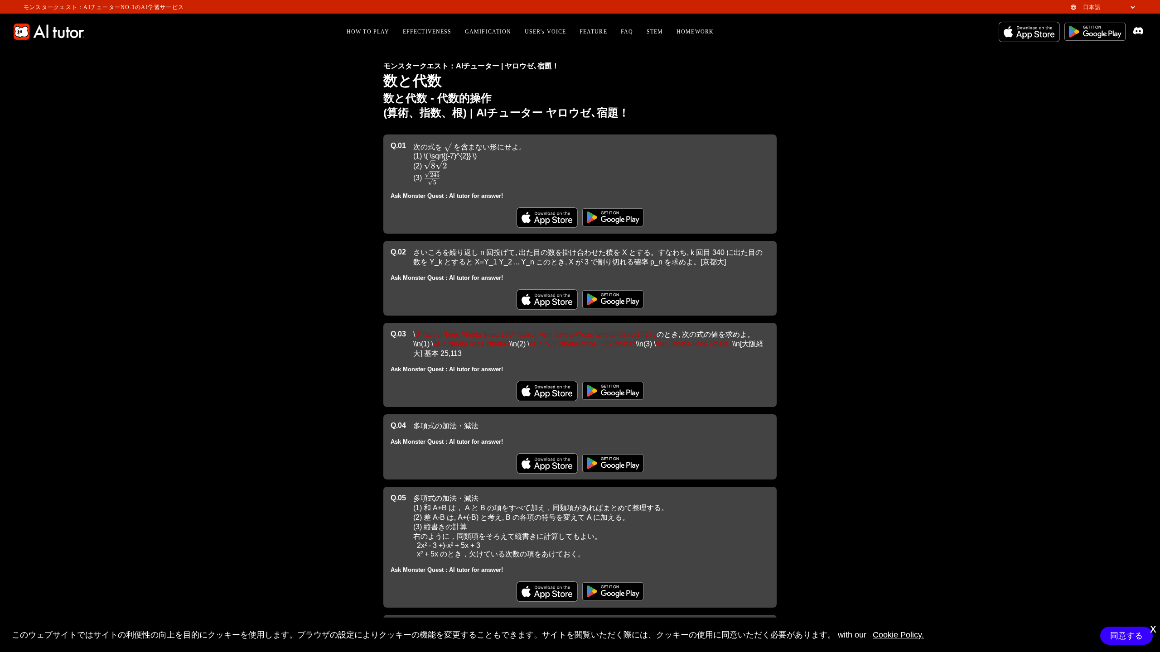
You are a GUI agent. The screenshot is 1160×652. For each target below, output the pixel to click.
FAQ (627, 32)
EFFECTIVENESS (427, 32)
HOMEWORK (695, 32)
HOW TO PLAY (368, 32)
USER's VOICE (545, 32)
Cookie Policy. (898, 634)
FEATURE (593, 32)
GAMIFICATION (488, 32)
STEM (655, 32)
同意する (1126, 635)
